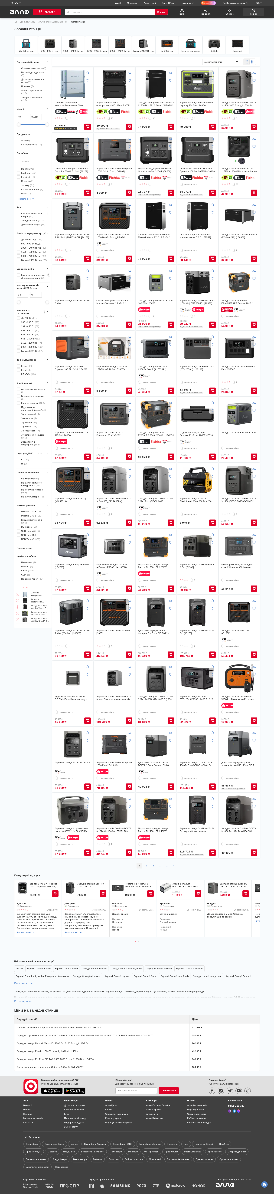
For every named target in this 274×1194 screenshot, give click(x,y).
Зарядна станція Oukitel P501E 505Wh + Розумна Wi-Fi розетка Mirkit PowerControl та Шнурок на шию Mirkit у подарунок (239, 698)
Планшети (172, 1144)
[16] (108, 118)
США (25, 574)
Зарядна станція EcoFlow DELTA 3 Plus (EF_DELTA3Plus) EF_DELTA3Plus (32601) (113, 500)
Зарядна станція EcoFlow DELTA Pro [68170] (197, 632)
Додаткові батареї (33, 224)
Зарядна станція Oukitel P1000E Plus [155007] (238, 368)
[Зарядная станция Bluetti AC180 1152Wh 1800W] (73, 414)
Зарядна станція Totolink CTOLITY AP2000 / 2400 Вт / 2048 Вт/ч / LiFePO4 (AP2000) (197, 698)
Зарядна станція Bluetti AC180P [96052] (113, 632)
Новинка (27, 86)
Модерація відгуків (74, 1122)
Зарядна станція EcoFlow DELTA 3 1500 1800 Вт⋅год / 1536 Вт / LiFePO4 (39, 619)
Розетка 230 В (31, 515)
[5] (150, 316)
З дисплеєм (30, 414)
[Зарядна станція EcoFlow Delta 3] (73, 744)
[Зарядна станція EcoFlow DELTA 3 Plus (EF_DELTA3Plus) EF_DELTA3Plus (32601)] (114, 480)
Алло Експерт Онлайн (158, 1105)
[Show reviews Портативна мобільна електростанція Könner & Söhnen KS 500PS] (118, 888)
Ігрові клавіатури (192, 1151)
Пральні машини (204, 1159)
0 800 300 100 (236, 1106)
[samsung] (120, 1186)
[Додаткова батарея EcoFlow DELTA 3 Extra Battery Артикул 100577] (73, 678)
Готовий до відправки (32, 73)
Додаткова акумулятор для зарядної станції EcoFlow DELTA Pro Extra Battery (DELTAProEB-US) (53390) (238, 764)
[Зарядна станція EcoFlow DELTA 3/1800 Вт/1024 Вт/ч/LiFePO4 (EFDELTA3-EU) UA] (239, 810)
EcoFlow (28, 173)
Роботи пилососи (134, 1159)
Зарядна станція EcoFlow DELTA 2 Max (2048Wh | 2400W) (72, 632)
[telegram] (230, 1091)
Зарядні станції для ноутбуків (126, 968)
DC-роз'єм (29, 527)
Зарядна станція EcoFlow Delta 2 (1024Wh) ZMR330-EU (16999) (197, 302)
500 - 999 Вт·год (32, 243)
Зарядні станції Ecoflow (94, 968)
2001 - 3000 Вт (32, 347)
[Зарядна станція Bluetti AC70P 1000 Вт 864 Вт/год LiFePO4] (114, 216)
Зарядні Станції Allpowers (86, 976)
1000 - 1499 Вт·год (33, 248)
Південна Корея (32, 579)
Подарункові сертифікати (118, 1122)
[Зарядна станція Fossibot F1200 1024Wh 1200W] (156, 282)
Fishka (108, 1109)
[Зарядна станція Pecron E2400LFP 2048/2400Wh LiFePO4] (156, 414)
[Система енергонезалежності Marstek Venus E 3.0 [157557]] (197, 216)
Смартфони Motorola (150, 1144)
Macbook (52, 1151)
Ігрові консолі (215, 1151)
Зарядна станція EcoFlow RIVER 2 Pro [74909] (197, 566)
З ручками (29, 422)
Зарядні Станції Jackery (159, 968)
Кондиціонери (59, 1159)
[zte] (156, 1186)
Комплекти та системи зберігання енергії (35, 276)
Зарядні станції (32, 220)
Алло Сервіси (153, 1109)
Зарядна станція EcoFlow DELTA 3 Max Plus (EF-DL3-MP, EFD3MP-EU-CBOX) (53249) (155, 500)
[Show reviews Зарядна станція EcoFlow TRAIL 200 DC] (70, 888)
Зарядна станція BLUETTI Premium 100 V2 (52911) (110, 434)
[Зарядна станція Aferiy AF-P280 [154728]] (73, 546)
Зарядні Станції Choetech (189, 968)
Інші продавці (31, 144)
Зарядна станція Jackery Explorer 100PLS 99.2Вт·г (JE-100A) (114, 170)
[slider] (19, 124)
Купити (87, 127)
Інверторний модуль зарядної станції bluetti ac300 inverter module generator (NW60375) (237, 566)
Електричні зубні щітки (37, 1167)
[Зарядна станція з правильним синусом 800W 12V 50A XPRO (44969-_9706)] (73, 810)
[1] (191, 118)
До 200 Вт (29, 318)
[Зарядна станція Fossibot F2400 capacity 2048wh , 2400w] (197, 84)
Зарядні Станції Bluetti (39, 968)
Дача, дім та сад (27, 22)
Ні (24, 463)
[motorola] (175, 1186)
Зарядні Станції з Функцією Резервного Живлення (42, 976)
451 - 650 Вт (30, 330)
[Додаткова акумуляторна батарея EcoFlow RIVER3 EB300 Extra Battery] (197, 414)
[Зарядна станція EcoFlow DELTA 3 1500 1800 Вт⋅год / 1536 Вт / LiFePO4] (239, 84)
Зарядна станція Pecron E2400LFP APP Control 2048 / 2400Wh (236, 302)
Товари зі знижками (31, 99)
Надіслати (67, 11)
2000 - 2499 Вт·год (33, 256)
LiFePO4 (29, 374)
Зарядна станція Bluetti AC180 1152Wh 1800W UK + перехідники (239, 170)
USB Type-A (30, 531)
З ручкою (29, 426)
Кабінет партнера (196, 1118)
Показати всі (21, 983)
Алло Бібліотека (154, 1118)
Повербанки (61, 1167)
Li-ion (26, 366)
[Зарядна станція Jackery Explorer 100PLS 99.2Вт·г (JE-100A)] (114, 150)
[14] (66, 250)
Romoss (27, 181)
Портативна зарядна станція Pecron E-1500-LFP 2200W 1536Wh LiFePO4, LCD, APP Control (153, 566)
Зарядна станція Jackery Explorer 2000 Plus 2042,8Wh (114, 763)
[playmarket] (74, 1091)
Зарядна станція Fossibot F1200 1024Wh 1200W (155, 302)
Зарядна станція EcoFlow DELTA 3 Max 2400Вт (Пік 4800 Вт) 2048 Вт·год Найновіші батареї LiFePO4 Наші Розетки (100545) (155, 698)
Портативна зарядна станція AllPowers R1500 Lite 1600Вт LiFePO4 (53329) (111, 566)
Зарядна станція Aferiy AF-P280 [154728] (72, 566)
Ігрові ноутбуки (33, 1151)
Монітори (133, 1151)
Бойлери (97, 1159)
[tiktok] (247, 1091)
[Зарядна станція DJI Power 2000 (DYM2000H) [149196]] (197, 348)
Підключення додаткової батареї (34, 408)
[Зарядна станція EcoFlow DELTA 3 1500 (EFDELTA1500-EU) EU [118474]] (239, 480)
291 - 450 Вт (30, 326)
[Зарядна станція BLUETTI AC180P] (239, 612)
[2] (108, 184)
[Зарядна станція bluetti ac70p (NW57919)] (73, 480)
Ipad (186, 1144)
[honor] (199, 1186)
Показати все (24, 198)
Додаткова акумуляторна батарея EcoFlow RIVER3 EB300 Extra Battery (197, 434)
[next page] (173, 865)
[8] (233, 118)
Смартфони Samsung (95, 1144)
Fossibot (28, 177)
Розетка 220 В (31, 511)
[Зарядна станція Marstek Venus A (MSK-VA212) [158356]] (239, 216)
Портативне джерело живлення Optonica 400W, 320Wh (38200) (155, 170)
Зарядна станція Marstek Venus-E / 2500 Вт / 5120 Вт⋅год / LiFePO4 (39, 607)
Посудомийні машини (178, 1159)
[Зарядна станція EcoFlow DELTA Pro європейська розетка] (197, 810)
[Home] (15, 21)
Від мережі (30, 478)
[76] (233, 184)
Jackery (27, 185)
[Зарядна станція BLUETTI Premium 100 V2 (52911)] (114, 414)
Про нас (27, 1114)
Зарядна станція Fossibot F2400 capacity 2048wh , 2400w (39, 613)
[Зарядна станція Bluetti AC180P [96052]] (114, 612)
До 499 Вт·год (31, 239)
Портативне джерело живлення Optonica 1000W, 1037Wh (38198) (197, 170)
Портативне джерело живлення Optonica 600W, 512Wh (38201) (71, 170)
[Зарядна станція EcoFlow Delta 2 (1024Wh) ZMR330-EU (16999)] (197, 282)
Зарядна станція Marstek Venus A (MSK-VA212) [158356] (239, 236)
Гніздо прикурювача (31, 521)
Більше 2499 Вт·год (34, 260)
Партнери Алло (195, 1109)
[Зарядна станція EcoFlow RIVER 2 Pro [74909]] (197, 546)
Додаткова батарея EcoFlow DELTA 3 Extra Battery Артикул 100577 (71, 698)
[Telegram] (234, 1111)
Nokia (26, 193)
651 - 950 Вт (30, 334)
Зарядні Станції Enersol (238, 976)
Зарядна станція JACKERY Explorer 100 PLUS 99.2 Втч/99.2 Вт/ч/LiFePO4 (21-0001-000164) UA (72, 368)
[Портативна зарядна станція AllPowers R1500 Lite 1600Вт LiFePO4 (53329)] (114, 546)
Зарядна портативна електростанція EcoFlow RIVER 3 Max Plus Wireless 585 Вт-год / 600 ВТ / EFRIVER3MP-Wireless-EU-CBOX (40, 600)
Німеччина (29, 562)
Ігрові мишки (171, 1151)
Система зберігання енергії (35, 215)
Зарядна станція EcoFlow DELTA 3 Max (72, 302)
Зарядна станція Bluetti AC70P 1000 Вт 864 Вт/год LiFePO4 (112, 236)
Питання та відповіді (75, 1118)
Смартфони (32, 1144)
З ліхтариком (30, 430)
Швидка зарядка (33, 403)
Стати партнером (196, 1114)
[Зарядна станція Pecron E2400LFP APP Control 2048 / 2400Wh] (239, 282)
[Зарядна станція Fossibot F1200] (239, 414)
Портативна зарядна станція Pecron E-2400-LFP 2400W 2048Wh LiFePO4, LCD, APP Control (153, 830)
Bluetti (27, 169)
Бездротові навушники (92, 1151)
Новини (27, 1109)
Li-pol (26, 370)
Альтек (19, 968)
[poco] (141, 1186)
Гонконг (27, 566)
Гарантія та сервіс (74, 1109)
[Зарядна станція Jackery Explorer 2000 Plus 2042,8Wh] (114, 744)
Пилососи (113, 1159)
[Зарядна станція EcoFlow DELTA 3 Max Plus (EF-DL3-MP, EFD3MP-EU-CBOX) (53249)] (156, 480)
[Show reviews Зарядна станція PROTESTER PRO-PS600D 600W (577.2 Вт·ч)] (165, 888)
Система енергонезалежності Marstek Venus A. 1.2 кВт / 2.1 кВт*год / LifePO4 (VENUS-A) (112, 302)
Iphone (74, 1144)
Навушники (69, 1151)
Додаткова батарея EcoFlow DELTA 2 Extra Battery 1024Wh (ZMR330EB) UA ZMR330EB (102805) (154, 764)
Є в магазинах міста (33, 68)
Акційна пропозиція (31, 92)
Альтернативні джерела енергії (53, 22)
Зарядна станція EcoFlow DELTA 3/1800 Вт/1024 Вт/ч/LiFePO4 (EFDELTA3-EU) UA (238, 830)
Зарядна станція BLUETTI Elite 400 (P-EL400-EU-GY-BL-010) (196, 763)
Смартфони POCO (122, 1144)
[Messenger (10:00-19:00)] (238, 1111)
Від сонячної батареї (32, 491)
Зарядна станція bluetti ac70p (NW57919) (70, 500)
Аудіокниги (152, 1114)
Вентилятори (80, 1159)
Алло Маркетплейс (197, 1105)
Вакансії (27, 1105)
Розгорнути (21, 1001)
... (160, 865)
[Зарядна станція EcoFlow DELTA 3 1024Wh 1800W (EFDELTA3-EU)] (114, 810)
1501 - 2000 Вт (31, 343)
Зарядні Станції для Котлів (175, 976)
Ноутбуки (224, 1144)
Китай (27, 570)
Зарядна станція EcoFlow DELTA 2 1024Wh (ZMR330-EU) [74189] (72, 236)
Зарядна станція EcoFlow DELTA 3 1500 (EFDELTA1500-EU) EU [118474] (238, 500)
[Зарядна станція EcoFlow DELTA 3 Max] (73, 282)
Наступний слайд (255, 908)
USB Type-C (30, 539)
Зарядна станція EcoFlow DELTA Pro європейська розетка (197, 829)
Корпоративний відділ (199, 1122)
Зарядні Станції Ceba (145, 976)
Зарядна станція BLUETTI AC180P (235, 632)
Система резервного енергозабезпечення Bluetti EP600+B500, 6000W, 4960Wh (40, 594)
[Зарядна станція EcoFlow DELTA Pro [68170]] (197, 612)
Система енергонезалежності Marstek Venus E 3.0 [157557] (195, 236)
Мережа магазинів (33, 1118)
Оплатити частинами (116, 1114)
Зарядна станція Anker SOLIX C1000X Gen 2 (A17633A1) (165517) (154, 368)
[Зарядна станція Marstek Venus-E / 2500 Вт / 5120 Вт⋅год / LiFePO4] (156, 84)
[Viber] (229, 1111)
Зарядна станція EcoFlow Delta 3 (72, 762)
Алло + (27, 140)
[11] (66, 118)
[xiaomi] (91, 1186)
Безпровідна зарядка (32, 397)
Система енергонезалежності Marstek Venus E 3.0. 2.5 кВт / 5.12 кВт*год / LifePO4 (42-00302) (156, 236)
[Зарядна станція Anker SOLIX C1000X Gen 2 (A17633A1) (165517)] (156, 348)
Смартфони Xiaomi (54, 1144)
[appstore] (52, 1091)
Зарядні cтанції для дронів (207, 976)
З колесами (29, 418)
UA (258, 3)
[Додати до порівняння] (87, 73)
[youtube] (238, 1091)
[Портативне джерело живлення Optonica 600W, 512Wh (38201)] (73, 150)
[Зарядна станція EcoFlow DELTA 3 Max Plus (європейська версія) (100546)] (114, 678)
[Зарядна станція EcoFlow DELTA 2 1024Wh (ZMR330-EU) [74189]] (73, 216)
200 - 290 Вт (30, 322)
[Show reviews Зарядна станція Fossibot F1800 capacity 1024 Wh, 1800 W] (22, 888)
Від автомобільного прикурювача (31, 484)
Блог (66, 1114)
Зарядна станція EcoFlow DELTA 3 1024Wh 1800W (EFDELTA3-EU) (113, 830)
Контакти (28, 1122)
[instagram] (221, 1091)
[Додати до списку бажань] (87, 80)
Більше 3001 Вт (32, 351)
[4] (233, 514)
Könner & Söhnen (32, 189)
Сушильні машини (228, 1159)
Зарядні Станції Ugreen (116, 976)
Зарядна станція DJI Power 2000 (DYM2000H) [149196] (197, 368)
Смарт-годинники (237, 1151)
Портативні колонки (36, 1159)
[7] (66, 184)
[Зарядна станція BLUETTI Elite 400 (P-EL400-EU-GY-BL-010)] (197, 744)
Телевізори (116, 1151)
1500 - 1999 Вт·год (33, 252)
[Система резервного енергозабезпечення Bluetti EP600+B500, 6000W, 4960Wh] (73, 84)
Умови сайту (71, 1126)
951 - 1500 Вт (31, 338)
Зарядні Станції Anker (66, 968)
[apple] (102, 1186)
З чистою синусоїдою (32, 436)
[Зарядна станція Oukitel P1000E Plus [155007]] (239, 348)
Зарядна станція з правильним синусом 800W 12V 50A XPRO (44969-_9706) (71, 830)
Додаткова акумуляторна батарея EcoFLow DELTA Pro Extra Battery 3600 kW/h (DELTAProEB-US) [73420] (153, 632)
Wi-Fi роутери (151, 1151)
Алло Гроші (111, 1105)
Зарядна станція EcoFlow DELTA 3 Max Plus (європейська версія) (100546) (113, 698)
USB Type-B (29, 535)
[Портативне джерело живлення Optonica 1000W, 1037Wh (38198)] (197, 150)
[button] (65, 128)
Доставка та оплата (74, 1105)
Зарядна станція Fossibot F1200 (238, 432)
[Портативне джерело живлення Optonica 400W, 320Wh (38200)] (156, 150)
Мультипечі (155, 1159)
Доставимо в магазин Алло (32, 80)
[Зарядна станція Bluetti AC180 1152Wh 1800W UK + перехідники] (239, 150)
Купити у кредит (113, 1118)
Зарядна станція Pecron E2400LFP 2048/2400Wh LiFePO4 (156, 434)
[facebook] (212, 1091)
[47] (150, 118)
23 (167, 865)
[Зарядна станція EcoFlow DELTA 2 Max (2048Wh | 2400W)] (73, 612)
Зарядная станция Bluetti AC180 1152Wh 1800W (72, 434)
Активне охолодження (33, 390)
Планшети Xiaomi (204, 1144)
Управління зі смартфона (30, 443)
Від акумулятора (32, 496)
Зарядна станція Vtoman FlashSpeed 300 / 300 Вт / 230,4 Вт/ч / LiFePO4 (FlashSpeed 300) (197, 500)
